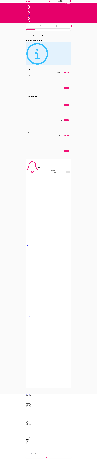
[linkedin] (30, 395)
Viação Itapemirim (28, 419)
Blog (26, 443)
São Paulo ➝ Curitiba (28, 403)
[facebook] (27, 395)
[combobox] (33, 26)
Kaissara (27, 423)
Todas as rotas (27, 408)
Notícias (27, 442)
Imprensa (27, 441)
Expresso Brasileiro (28, 427)
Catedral (27, 421)
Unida (26, 425)
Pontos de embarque (28, 437)
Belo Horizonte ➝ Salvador (29, 405)
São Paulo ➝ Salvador (28, 406)
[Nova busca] (70, 1)
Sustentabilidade (27, 447)
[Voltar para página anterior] (51, 1)
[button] (48, 72)
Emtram (27, 420)
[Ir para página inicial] (28, 1)
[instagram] (26, 395)
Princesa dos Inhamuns (28, 424)
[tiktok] (32, 395)
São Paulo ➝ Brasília (28, 407)
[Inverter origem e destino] (39, 25)
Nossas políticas (27, 445)
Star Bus (27, 422)
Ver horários (66, 72)
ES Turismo (27, 426)
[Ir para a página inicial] (28, 394)
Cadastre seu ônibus (28, 428)
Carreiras (27, 446)
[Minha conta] (49, 1)
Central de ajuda (27, 440)
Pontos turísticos (27, 438)
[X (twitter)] (29, 395)
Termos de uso (27, 444)
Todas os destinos (27, 409)
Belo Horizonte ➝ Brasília (28, 404)
